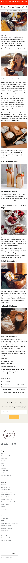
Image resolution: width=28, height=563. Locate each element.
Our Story (4, 484)
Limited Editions (6, 475)
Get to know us (5, 487)
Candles (3, 468)
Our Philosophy (5, 489)
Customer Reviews (6, 492)
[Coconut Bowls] (14, 7)
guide (2, 386)
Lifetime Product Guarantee (9, 523)
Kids (2, 463)
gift (23, 384)
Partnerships (5, 504)
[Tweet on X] (5, 378)
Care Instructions (6, 525)
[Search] (5, 7)
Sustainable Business (7, 497)
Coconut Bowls (5, 456)
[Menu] (1, 7)
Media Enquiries (6, 540)
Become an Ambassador (8, 502)
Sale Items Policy (6, 538)
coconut (12, 384)
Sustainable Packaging (8, 494)
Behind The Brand (6, 499)
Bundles (3, 460)
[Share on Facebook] (7, 378)
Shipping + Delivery (6, 528)
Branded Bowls (5, 506)
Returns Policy (5, 530)
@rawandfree (13, 191)
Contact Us (4, 518)
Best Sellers (4, 458)
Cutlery (3, 473)
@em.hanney (12, 366)
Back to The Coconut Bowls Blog (14, 392)
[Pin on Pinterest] (9, 378)
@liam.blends (13, 336)
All (2, 453)
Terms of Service (6, 533)
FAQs (3, 521)
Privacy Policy (5, 535)
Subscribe (14, 417)
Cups (2, 465)
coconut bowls (18, 384)
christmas (7, 384)
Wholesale (4, 509)
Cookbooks (4, 470)
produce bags (11, 255)
